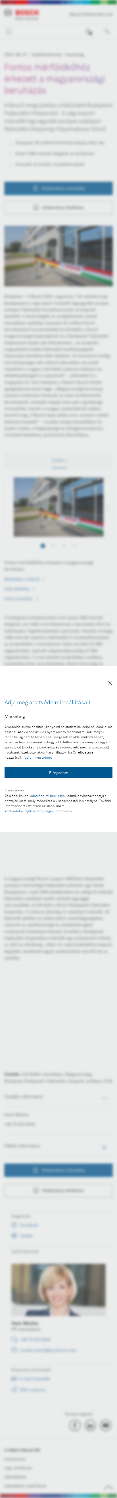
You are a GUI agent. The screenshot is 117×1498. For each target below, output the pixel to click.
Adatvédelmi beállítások (48, 796)
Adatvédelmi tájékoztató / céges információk (38, 811)
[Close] (110, 684)
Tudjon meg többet (37, 757)
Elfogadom (58, 772)
